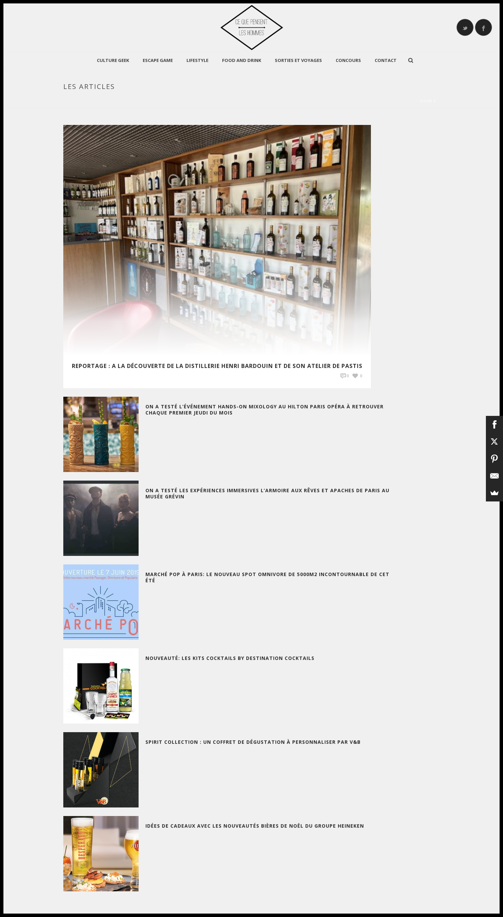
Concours (348, 60)
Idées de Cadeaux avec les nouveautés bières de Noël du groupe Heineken (254, 826)
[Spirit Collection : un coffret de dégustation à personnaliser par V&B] (101, 769)
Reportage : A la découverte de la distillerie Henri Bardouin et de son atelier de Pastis (217, 366)
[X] (494, 441)
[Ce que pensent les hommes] (251, 27)
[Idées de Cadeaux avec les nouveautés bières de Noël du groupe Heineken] (101, 853)
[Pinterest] (494, 458)
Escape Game (158, 60)
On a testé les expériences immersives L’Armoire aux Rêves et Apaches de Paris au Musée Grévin (267, 493)
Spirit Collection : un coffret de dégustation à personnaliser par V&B (253, 742)
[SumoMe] (494, 492)
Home (426, 101)
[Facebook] (494, 424)
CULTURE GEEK (113, 60)
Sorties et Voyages (298, 60)
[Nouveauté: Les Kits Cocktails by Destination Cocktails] (101, 685)
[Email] (494, 475)
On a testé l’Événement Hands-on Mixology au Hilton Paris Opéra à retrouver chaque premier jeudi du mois (264, 409)
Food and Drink (241, 60)
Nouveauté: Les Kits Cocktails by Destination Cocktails (229, 658)
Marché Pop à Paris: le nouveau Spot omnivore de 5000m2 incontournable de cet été (267, 577)
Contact (386, 60)
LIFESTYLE (197, 60)
